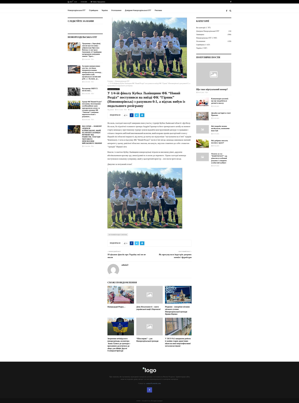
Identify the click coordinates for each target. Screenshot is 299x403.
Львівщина (200, 34)
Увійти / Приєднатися (98, 2)
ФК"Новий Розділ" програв (118, 234)
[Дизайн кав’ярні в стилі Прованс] (202, 116)
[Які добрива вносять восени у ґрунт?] (202, 144)
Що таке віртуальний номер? (212, 89)
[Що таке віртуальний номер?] (213, 74)
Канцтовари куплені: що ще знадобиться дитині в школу (219, 101)
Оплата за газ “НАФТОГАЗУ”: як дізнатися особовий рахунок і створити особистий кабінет (219, 158)
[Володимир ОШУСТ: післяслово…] (74, 92)
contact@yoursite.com (153, 383)
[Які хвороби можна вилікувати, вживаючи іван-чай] (202, 129)
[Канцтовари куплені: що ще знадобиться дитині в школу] (202, 102)
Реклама (158, 10)
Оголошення (116, 10)
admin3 (112, 110)
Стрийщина (93, 10)
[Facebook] (227, 10)
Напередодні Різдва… (116, 307)
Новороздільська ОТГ (76, 10)
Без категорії (200, 27)
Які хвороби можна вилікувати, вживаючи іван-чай (220, 128)
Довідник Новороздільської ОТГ (138, 10)
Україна (105, 10)
